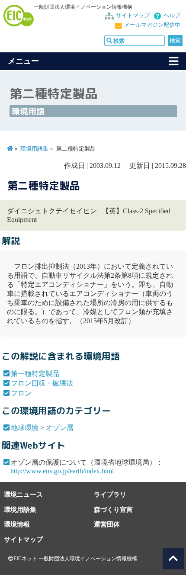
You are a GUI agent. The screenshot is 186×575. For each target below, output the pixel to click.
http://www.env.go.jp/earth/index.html (62, 471)
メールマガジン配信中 (152, 25)
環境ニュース (23, 494)
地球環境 (24, 427)
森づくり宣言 (113, 509)
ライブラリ (110, 494)
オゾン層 (60, 427)
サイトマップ (133, 16)
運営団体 (107, 524)
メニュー (23, 61)
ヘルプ (172, 16)
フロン (21, 393)
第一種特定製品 (35, 373)
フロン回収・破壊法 (42, 383)
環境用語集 (34, 149)
